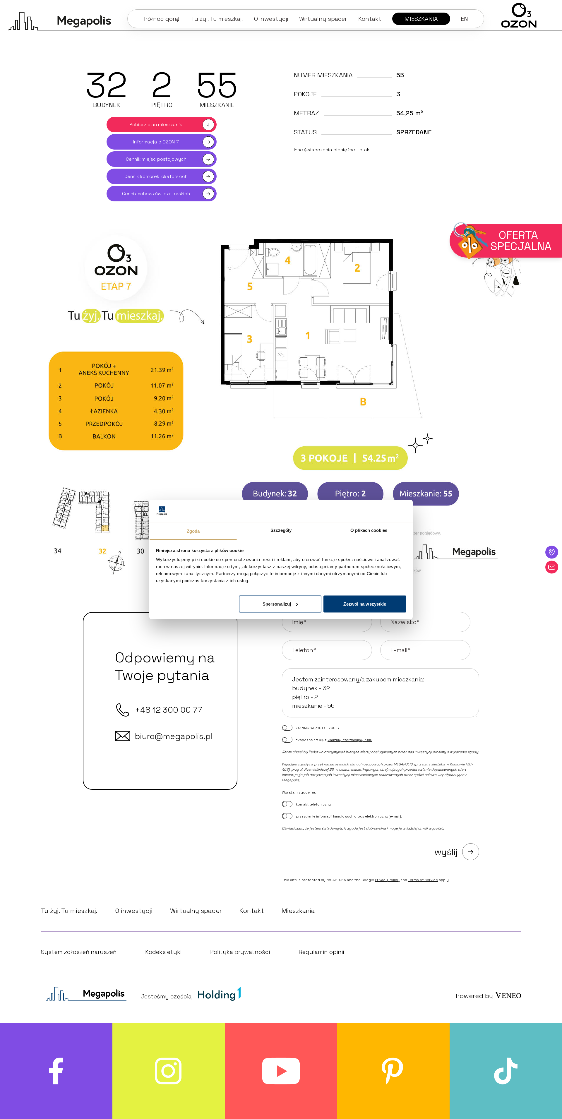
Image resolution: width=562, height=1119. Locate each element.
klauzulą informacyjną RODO (350, 740)
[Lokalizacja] (551, 552)
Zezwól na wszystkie (364, 603)
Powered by (474, 996)
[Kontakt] (551, 567)
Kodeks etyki (163, 952)
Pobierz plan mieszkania (156, 124)
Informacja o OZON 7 (156, 142)
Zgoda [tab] (193, 531)
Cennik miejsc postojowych (156, 159)
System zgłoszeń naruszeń (78, 952)
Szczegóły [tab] (281, 530)
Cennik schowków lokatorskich (156, 194)
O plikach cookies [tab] (368, 530)
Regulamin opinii (321, 952)
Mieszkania (298, 910)
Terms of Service (423, 880)
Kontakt (251, 910)
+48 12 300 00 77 (168, 710)
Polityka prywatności (240, 952)
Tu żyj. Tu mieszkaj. (69, 910)
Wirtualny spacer (196, 910)
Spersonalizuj (277, 603)
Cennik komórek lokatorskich (156, 176)
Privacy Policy (387, 880)
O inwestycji (134, 910)
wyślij (446, 852)
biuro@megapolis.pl (173, 736)
